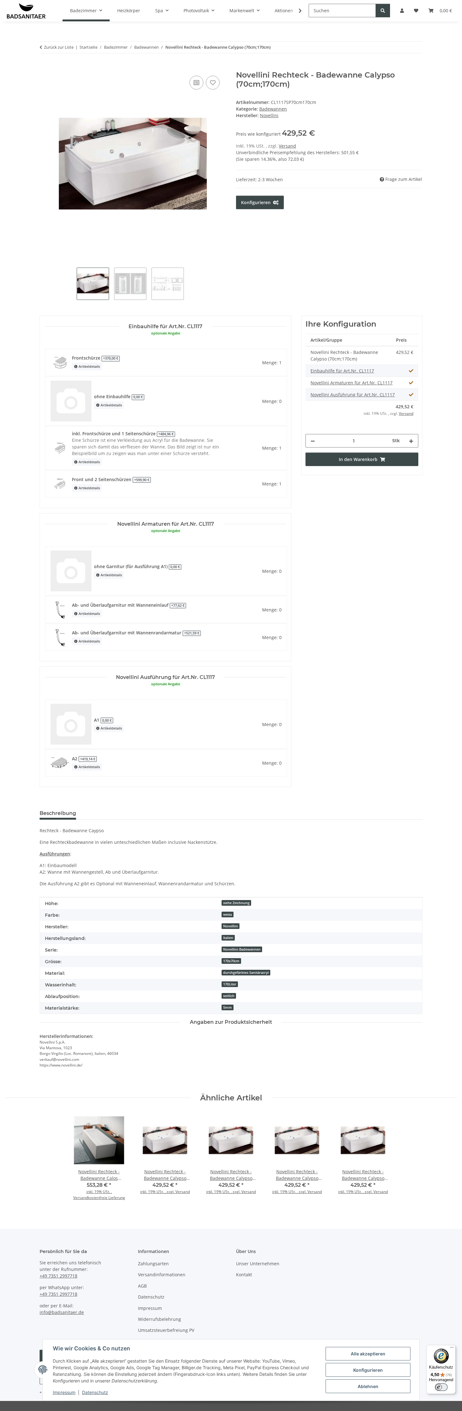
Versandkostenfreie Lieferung (99, 1197)
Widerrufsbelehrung (159, 1319)
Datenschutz (95, 1392)
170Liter (229, 984)
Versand (287, 146)
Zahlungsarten (153, 1264)
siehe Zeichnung (236, 903)
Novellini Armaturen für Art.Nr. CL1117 (352, 383)
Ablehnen (368, 1386)
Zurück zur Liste (59, 47)
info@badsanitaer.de (62, 1312)
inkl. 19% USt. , (99, 1191)
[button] (296, 10)
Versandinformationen (161, 1275)
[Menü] (452, 1349)
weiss (227, 914)
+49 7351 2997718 (58, 1276)
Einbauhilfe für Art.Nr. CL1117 (342, 371)
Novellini (230, 926)
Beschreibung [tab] (58, 813)
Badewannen (273, 109)
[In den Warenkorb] (45, 67)
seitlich (228, 996)
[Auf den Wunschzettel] (213, 83)
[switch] (441, 1387)
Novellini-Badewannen (242, 949)
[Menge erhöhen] (411, 440)
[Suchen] (383, 10)
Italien (228, 938)
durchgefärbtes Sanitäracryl (246, 972)
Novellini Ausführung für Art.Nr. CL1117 (353, 395)
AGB (142, 1286)
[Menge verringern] (313, 440)
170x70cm (231, 961)
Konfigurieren (368, 1370)
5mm (227, 1007)
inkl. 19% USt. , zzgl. (157, 1191)
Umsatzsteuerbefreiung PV (166, 1330)
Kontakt (244, 1275)
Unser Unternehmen (257, 1264)
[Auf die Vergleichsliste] (196, 83)
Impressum (64, 1392)
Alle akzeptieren (368, 1353)
